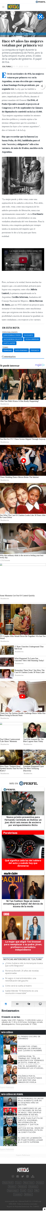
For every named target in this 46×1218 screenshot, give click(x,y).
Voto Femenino (21, 350)
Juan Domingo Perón (12, 335)
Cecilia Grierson (32, 339)
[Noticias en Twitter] (22, 1176)
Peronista (35, 350)
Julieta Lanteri (9, 343)
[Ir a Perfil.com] (41, 2)
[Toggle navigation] (4, 6)
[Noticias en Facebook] (18, 1176)
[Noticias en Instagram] (13, 1176)
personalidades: (10, 332)
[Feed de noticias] (27, 1176)
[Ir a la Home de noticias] (23, 1170)
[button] (42, 86)
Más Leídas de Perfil (12, 1094)
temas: (5, 347)
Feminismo (8, 350)
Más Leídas (7, 1032)
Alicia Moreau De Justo (13, 339)
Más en (13, 783)
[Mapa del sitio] (32, 1176)
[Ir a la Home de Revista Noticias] (13, 6)
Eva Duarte (28, 335)
